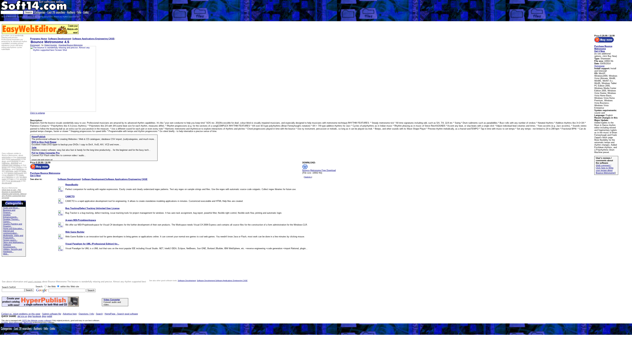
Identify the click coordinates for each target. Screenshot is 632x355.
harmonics (20, 169)
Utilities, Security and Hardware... (12, 250)
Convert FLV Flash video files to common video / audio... (59, 155)
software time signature (11, 165)
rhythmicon (6, 169)
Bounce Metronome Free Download (319, 170)
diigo (44, 316)
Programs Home (38, 38)
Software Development (59, 38)
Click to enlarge (37, 113)
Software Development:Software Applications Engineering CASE (114, 179)
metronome (21, 157)
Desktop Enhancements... (10, 216)
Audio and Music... (11, 208)
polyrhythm (6, 157)
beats (24, 171)
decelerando (7, 183)
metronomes (16, 159)
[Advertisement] (580, 10)
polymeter (9, 171)
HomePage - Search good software (121, 314)
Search (99, 314)
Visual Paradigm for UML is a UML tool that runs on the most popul (97, 248)
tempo (4, 167)
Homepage (35, 45)
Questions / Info (86, 314)
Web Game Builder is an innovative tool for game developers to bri (97, 236)
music (21, 175)
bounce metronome (15, 173)
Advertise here (70, 314)
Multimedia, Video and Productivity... (13, 236)
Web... (6, 254)
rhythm (19, 167)
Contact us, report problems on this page (20, 314)
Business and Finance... (9, 211)
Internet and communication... (10, 232)
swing (4, 179)
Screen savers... (10, 240)
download (14, 163)
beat (16, 171)
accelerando (16, 181)
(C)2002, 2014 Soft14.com (11, 322)
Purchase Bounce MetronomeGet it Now (45, 174)
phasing (10, 175)
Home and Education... (13, 228)
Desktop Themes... (11, 219)
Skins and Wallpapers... (13, 242)
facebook (36, 316)
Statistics (308, 177)
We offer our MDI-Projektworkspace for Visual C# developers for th (97, 225)
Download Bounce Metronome (71, 45)
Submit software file (51, 314)
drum (4, 161)
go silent (23, 177)
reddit (49, 316)
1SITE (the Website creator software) (37, 320)
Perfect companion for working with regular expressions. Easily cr (96, 189)
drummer (15, 161)
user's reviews (34, 281)
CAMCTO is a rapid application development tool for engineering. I (96, 201)
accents (23, 179)
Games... (7, 222)
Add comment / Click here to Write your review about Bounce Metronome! (605, 169)
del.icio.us (22, 316)
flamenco (9, 177)
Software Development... (10, 246)
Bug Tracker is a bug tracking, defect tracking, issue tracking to (95, 213)
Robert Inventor (50, 45)
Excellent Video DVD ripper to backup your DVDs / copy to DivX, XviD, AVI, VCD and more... (76, 144)
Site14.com (27, 322)
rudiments (6, 163)
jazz (12, 179)
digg (30, 316)
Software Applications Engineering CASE (93, 38)
